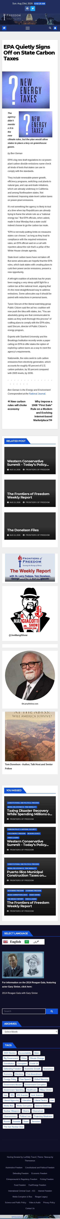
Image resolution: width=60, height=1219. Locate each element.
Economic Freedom (33, 890)
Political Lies (25, 1116)
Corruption (22, 1063)
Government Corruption (35, 1084)
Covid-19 (34, 1063)
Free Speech (25, 1079)
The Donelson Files (23, 530)
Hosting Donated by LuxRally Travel (22, 1157)
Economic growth (32, 1069)
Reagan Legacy (34, 833)
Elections (19, 1074)
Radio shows (35, 895)
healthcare (32, 1090)
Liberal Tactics (40, 1100)
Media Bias (9, 1106)
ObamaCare (38, 1111)
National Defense (43, 1106)
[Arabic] (34, 941)
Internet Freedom (45, 1191)
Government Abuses (13, 1084)
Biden (36, 1053)
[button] (50, 28)
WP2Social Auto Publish (19, 1217)
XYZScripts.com (42, 1217)
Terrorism (36, 1121)
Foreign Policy (10, 1079)
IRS (12, 1095)
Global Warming (41, 1079)
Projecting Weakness (43, 1116)
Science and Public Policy (15, 1203)
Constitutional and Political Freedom (23, 803)
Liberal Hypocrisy (11, 1100)
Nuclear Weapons (12, 1111)
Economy (8, 1074)
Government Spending (14, 1090)
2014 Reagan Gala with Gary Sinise (20, 993)
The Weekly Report (15, 899)
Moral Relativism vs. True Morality (22, 807)
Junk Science (37, 1095)
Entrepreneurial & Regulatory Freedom (21, 1179)
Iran (5, 1095)
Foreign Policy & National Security (22, 829)
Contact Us (30, 1208)
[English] (12, 941)
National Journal (37, 394)
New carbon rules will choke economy (17, 405)
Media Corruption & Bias (17, 895)
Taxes (25, 1121)
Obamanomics (10, 1116)
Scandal (16, 1121)
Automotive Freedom (14, 1168)
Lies (52, 1100)
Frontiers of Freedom (37, 470)
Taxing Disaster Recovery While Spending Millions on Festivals (29, 814)
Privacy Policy (49, 1203)
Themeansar (30, 1161)
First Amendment (33, 1074)
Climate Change (37, 1058)
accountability (25, 1053)
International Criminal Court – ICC (21, 1191)
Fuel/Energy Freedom (16, 833)
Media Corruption (24, 1106)
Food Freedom (20, 1185)
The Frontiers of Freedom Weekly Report (28, 495)
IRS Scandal (22, 1095)
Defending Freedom (15, 890)
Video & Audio (13, 837)
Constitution (9, 1063)
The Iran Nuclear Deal (13, 1127)
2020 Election (10, 1053)
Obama (26, 1111)
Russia (7, 1121)
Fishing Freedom (47, 1179)
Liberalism (26, 1100)
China (24, 1058)
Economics (48, 1069)
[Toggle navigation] (27, 28)
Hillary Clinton (46, 1090)
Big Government (11, 1058)
